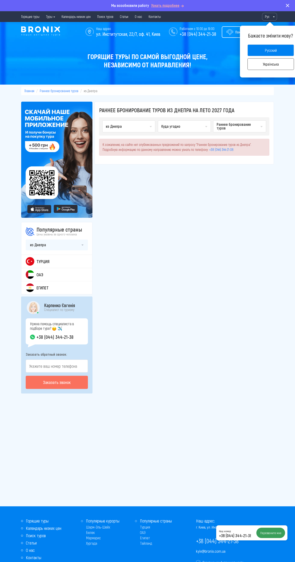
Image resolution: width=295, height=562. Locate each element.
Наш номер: (225, 531)
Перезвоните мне (270, 533)
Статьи (124, 16)
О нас (138, 16)
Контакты (155, 16)
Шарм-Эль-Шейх (98, 527)
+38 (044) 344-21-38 (198, 34)
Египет (145, 537)
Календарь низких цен (76, 16)
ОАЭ (143, 532)
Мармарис (93, 537)
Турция (145, 527)
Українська (271, 64)
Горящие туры (30, 16)
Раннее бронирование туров (59, 91)
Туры (49, 16)
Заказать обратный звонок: (46, 354)
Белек (90, 532)
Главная (29, 91)
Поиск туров (105, 16)
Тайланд (146, 543)
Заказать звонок (57, 382)
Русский (271, 50)
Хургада (91, 543)
